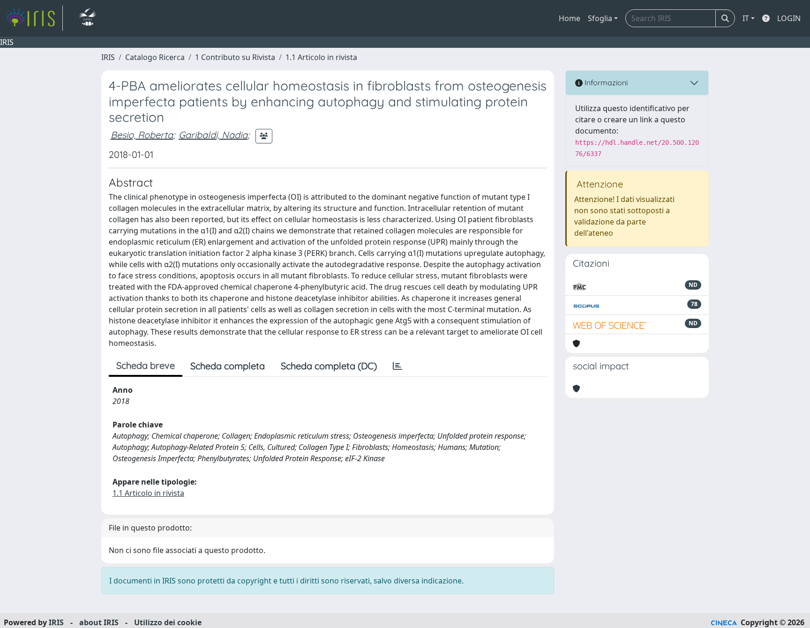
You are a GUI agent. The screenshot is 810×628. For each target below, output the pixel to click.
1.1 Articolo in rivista (321, 57)
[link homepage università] (87, 18)
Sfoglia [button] (600, 18)
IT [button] (745, 18)
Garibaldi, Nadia (213, 135)
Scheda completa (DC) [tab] (329, 366)
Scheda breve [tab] (145, 365)
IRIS (108, 57)
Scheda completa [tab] (227, 366)
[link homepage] (34, 18)
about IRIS (99, 622)
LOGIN (789, 18)
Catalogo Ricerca (155, 57)
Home (569, 18)
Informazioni (605, 82)
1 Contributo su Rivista (235, 57)
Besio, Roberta (142, 135)
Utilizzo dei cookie (168, 622)
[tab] (397, 366)
